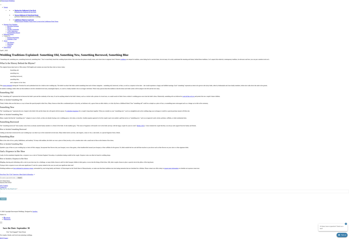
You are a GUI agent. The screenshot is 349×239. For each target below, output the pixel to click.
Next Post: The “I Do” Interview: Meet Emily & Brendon (16, 174)
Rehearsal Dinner (9, 34)
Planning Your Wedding (10, 24)
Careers (9, 46)
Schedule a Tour (12, 39)
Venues (6, 7)
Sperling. (35, 211)
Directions (10, 44)
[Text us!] (342, 235)
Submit (3, 199)
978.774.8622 (4, 185)
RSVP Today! (4, 238)
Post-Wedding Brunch (13, 32)
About (5, 41)
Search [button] (20, 177)
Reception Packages (13, 26)
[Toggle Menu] (0, 4)
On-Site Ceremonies (13, 29)
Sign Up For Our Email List (8, 189)
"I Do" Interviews (12, 31)
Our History (10, 42)
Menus (9, 28)
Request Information (13, 37)
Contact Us (3, 187)
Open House (7, 47)
